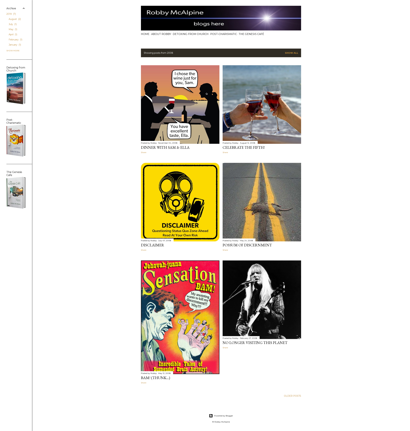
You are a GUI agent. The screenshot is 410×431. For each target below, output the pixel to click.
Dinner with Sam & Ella (165, 147)
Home (145, 34)
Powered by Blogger (223, 415)
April (12, 34)
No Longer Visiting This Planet (255, 342)
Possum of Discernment (247, 245)
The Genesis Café (251, 34)
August (14, 19)
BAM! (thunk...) (155, 377)
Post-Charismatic (223, 34)
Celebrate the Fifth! (244, 147)
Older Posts (292, 395)
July (12, 24)
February (15, 39)
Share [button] (143, 152)
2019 (10, 14)
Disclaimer (152, 245)
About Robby (161, 34)
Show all (291, 52)
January (14, 44)
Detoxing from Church (191, 34)
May (12, 29)
